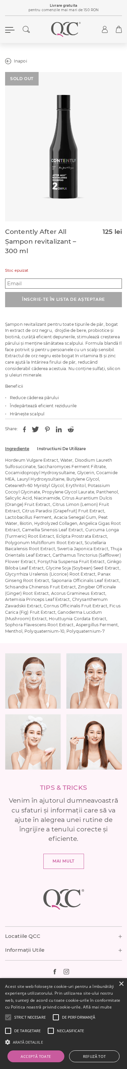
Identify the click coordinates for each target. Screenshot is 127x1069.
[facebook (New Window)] (59, 971)
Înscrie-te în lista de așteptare (63, 299)
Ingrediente (17, 448)
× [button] (121, 984)
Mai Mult (63, 861)
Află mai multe (97, 1007)
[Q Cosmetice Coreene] (66, 29)
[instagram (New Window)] (69, 971)
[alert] (63, 1023)
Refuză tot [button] (94, 1056)
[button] (30, 1017)
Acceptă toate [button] (36, 1056)
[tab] (17, 449)
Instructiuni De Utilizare (61, 448)
